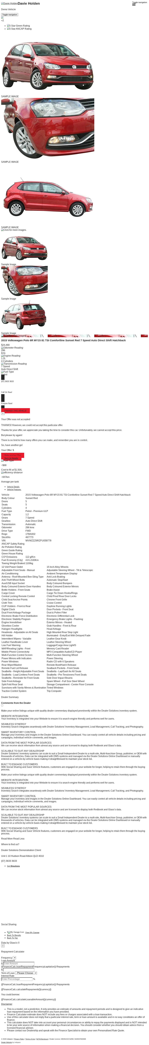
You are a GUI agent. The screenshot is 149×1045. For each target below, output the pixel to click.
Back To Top (12, 938)
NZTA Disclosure (42, 1039)
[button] (74, 1004)
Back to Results (11, 458)
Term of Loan (8, 973)
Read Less (18, 838)
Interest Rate (7, 976)
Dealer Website (6, 1042)
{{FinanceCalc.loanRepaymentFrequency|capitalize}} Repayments (35, 966)
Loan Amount (8, 960)
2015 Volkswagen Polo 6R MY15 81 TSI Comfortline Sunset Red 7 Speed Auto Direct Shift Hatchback (63, 340)
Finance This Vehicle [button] (15, 411)
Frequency (6, 958)
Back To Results (14, 935)
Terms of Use (30, 1039)
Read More (7, 838)
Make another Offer (13, 455)
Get (13, 866)
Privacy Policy (19, 1039)
